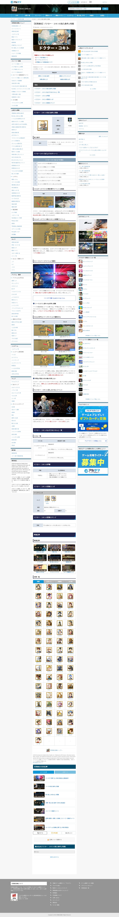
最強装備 (14, 42)
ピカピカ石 (14, 294)
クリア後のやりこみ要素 (17, 66)
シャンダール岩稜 (16, 437)
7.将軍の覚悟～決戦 (16, 94)
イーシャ (70, 716)
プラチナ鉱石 (15, 338)
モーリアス (49, 644)
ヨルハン (70, 635)
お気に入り (69, 833)
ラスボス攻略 (15, 105)
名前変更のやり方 (16, 193)
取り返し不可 (81, 15)
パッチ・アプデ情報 (16, 53)
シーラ (38, 743)
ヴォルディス (38, 707)
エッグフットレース (16, 362)
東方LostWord (86, 330)
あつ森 (84, 375)
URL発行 (55, 833)
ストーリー (38, 15)
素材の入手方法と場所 (17, 322)
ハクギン (59, 635)
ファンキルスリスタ (88, 270)
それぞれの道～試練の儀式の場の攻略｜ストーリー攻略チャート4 (93, 77)
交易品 (102, 15)
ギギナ (59, 608)
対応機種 (14, 234)
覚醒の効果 (14, 206)
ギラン (70, 626)
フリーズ (81, 142)
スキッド (38, 662)
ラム (38, 716)
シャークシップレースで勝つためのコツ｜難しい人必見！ (92, 175)
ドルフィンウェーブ (88, 266)
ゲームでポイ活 (73, 2)
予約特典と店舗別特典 (17, 226)
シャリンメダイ (15, 305)
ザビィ (59, 617)
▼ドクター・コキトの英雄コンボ (43, 99)
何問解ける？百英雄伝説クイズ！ (44, 62)
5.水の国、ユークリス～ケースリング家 (21, 88)
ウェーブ (59, 689)
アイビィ (70, 662)
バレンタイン (70, 653)
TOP (16, 15)
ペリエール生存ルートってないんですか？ (88, 147)
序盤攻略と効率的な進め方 (18, 113)
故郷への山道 (15, 417)
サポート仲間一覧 (16, 253)
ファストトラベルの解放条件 (18, 138)
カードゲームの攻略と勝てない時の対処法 (91, 65)
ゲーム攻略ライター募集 (87, 883)
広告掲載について (57, 895)
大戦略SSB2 (86, 394)
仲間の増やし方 (44, 79)
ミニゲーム (70, 15)
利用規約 (55, 893)
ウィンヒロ (85, 293)
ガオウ (59, 590)
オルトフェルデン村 (16, 392)
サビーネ (70, 608)
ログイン (105, 2)
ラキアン (49, 698)
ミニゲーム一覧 (15, 34)
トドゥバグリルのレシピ (17, 308)
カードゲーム (15, 357)
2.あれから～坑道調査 (17, 80)
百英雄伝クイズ (15, 50)
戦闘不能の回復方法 (16, 195)
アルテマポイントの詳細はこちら (93, 441)
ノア (38, 590)
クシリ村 (14, 398)
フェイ (70, 734)
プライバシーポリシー (87, 885)
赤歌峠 (13, 412)
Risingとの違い (15, 220)
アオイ (70, 725)
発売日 (13, 223)
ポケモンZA (86, 366)
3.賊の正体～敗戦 (16, 83)
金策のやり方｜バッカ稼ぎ (18, 121)
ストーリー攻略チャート (17, 63)
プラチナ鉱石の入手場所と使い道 (89, 81)
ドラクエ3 (85, 385)
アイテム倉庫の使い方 (17, 146)
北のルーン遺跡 (15, 409)
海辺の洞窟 (14, 434)
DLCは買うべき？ (16, 231)
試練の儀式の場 (15, 428)
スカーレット (38, 671)
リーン (46, 59)
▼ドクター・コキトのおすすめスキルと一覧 (47, 92)
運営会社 (55, 902)
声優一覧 (54, 552)
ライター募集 (56, 905)
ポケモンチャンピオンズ (89, 348)
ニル (70, 680)
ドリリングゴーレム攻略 (17, 102)
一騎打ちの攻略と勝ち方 (17, 149)
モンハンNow (86, 303)
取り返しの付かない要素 (17, 116)
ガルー (49, 680)
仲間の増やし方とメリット (18, 154)
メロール (38, 608)
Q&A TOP (81, 123)
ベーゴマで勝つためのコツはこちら (54, 298)
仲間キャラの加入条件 (43, 76)
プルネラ (38, 644)
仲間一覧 (27, 15)
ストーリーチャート (16, 28)
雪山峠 (13, 445)
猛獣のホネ (14, 333)
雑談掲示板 (14, 56)
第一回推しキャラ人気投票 (18, 47)
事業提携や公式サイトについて (60, 890)
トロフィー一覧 (15, 215)
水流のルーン (15, 302)
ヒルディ (59, 653)
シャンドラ (49, 716)
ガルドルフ (49, 626)
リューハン (49, 635)
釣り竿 (13, 288)
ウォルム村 (14, 395)
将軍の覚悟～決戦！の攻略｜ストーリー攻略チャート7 (93, 58)
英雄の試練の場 (15, 132)
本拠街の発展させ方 (65, 79)
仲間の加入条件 (40, 552)
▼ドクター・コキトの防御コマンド (44, 103)
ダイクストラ (59, 671)
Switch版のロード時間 (17, 217)
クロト (59, 599)
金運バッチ (14, 280)
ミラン (38, 734)
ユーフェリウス (49, 662)
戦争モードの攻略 (16, 151)
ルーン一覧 (39, 57)
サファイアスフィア (88, 261)
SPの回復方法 (15, 187)
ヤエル (59, 662)
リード (38, 59)
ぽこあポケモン (86, 343)
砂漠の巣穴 (14, 439)
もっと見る (93, 88)
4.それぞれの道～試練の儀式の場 (19, 86)
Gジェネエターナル (87, 280)
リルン (49, 689)
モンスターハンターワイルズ (90, 371)
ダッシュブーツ (15, 283)
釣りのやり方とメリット (17, 160)
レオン (49, 734)
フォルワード (38, 626)
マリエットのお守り (16, 310)
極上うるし (14, 330)
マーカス (38, 698)
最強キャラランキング (65, 76)
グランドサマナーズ (88, 326)
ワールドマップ (15, 381)
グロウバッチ (15, 286)
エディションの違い (16, 228)
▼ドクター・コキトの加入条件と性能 (45, 88)
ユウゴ (38, 599)
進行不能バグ (82, 139)
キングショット (86, 298)
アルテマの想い (56, 885)
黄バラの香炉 (15, 316)
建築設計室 (68, 562)
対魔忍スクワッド (87, 275)
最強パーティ (59, 15)
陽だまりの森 (15, 423)
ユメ (49, 608)
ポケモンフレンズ (87, 307)
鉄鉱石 (13, 324)
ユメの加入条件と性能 (86, 69)
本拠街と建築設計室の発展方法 (19, 127)
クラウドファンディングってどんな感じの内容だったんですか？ (92, 151)
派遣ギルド (14, 129)
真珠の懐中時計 (15, 313)
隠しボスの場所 (15, 173)
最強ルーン (45, 57)
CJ (38, 725)
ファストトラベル (54, 572)
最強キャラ (49, 15)
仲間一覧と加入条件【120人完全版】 (89, 51)
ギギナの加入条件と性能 (87, 85)
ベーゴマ (14, 354)
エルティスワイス (16, 387)
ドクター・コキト (47, 502)
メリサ (38, 680)
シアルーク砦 (15, 390)
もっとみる (92, 155)
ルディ (38, 689)
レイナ (42, 59)
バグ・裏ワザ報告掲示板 (17, 455)
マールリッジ (59, 644)
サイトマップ (56, 900)
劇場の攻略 (14, 371)
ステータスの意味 (16, 182)
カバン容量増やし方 (69, 572)
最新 (100, 136)
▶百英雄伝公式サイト (38, 762)
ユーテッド (49, 617)
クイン (49, 671)
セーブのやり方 (15, 198)
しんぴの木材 (15, 327)
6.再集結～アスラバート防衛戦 (19, 91)
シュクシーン (59, 734)
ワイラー (70, 617)
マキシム (70, 698)
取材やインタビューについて (60, 888)
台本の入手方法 (15, 373)
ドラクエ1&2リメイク (88, 357)
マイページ (81, 128)
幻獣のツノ (14, 335)
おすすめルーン (15, 135)
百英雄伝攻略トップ (16, 25)
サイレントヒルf (87, 380)
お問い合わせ (56, 897)
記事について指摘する (56, 839)
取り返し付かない (54, 562)
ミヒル (70, 671)
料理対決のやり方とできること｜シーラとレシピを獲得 (91, 179)
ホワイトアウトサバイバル (89, 316)
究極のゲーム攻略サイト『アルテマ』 (62, 883)
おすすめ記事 (43, 772)
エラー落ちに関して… (84, 144)
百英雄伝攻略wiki (24, 9)
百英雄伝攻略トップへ (56, 750)
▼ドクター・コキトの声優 (42, 95)
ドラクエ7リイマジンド (88, 362)
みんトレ (85, 284)
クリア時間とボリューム (17, 69)
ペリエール (38, 635)
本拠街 (92, 15)
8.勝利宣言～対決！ (16, 97)
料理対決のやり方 (16, 168)
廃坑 (13, 415)
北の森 (13, 406)
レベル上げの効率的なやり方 (18, 118)
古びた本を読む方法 (16, 157)
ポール (38, 653)
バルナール (70, 644)
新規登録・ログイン (83, 126)
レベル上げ (40, 562)
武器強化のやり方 (16, 165)
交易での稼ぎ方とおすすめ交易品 (19, 124)
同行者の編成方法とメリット (18, 162)
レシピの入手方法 (16, 368)
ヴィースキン (49, 707)
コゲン (38, 617)
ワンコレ (85, 321)
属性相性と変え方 (16, 184)
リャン (49, 590)
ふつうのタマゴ (15, 297)
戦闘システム (15, 179)
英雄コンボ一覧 (15, 190)
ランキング (105, 136)
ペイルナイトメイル (16, 291)
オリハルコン (15, 341)
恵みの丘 (14, 420)
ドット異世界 (86, 312)
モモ (60, 707)
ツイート (41, 833)
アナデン (85, 289)
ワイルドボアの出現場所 (17, 171)
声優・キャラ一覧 (16, 245)
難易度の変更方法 (16, 201)
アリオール (70, 689)
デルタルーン (86, 389)
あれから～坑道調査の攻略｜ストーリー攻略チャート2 (93, 73)
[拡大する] (44, 202)
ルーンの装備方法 (16, 140)
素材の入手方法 (40, 572)
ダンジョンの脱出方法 (17, 143)
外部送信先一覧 (85, 888)
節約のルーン (15, 299)
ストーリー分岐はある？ (17, 72)
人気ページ (65, 772)
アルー (59, 680)
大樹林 (13, 426)
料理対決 (14, 365)
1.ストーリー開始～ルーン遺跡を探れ (20, 77)
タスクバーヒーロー (88, 352)
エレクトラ (59, 698)
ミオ (70, 590)
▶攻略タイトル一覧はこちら (93, 335)
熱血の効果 (14, 204)
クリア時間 (14, 212)
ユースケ (49, 599)
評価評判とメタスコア (17, 45)
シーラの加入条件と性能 (84, 183)
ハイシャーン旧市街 (16, 431)
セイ (49, 653)
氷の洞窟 (14, 442)
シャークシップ (15, 360)
